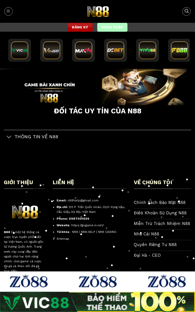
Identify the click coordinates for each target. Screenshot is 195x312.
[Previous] (10, 88)
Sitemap (63, 238)
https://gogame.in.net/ (87, 225)
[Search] (186, 11)
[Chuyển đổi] (9, 137)
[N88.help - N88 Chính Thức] (97, 11)
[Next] (184, 88)
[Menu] (8, 11)
